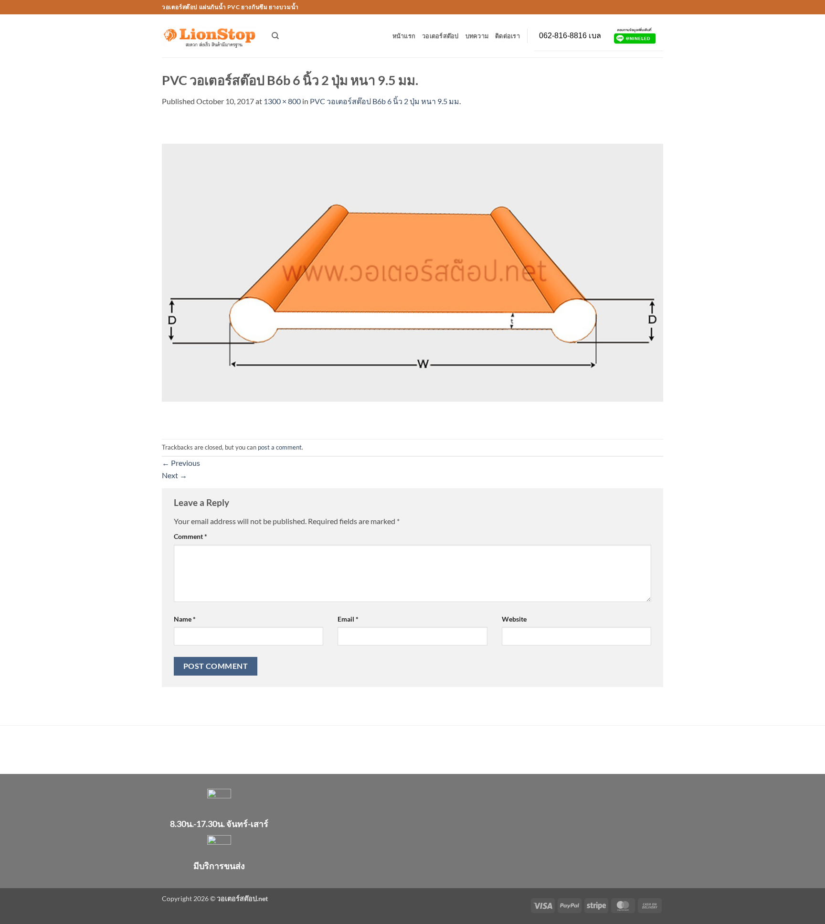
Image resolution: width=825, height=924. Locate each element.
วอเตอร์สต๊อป (440, 36)
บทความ (477, 36)
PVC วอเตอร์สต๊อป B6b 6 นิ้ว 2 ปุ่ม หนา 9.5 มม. (385, 101)
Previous (181, 462)
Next (174, 475)
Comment (190, 536)
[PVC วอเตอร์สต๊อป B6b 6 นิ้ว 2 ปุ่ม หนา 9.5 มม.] (412, 272)
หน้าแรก (404, 36)
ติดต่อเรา (507, 36)
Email (348, 619)
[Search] (275, 36)
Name (185, 619)
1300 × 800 (282, 101)
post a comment (280, 447)
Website (514, 619)
